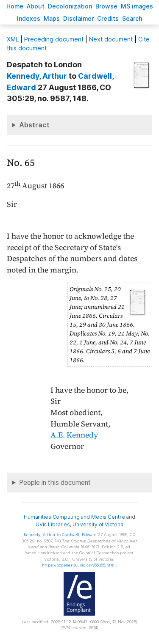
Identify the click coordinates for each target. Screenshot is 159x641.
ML (13, 39)
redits (108, 18)
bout (36, 6)
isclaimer (78, 18)
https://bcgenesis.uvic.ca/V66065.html (79, 565)
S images (137, 6)
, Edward (79, 534)
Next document (111, 39)
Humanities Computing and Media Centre (74, 517)
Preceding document (54, 39)
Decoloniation (70, 6)
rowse (106, 6)
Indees (28, 18)
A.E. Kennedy (74, 435)
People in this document (55, 483)
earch (132, 18)
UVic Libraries (53, 524)
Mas (52, 18)
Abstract (34, 125)
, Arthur (37, 76)
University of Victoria (98, 524)
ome (14, 6)
